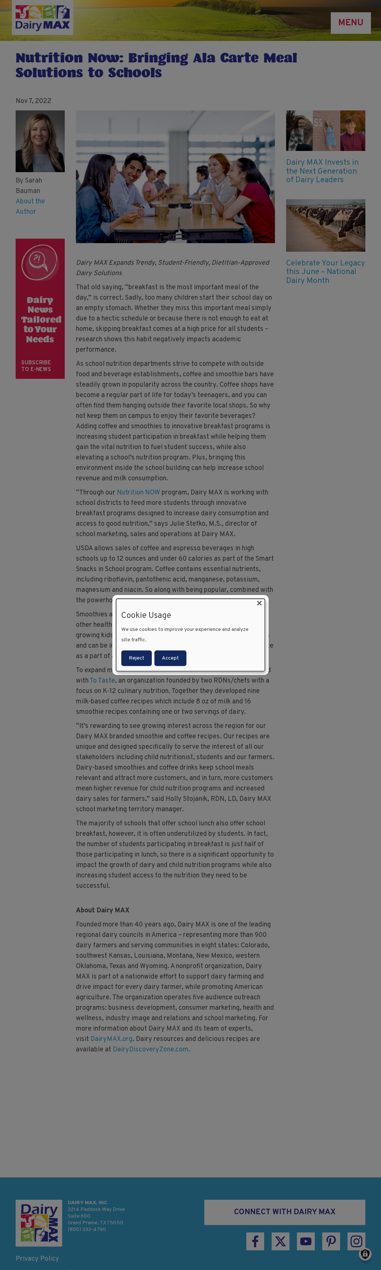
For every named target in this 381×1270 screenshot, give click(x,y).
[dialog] (190, 635)
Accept (170, 658)
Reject (136, 658)
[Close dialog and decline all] (259, 603)
